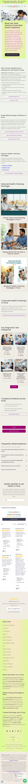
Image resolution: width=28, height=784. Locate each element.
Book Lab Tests (14, 100)
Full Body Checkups (7, 165)
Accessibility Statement (8, 658)
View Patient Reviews (14, 414)
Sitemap (5, 669)
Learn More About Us (14, 96)
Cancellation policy (19, 748)
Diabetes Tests (6, 167)
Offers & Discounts (7, 640)
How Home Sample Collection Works (14, 131)
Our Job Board (6, 631)
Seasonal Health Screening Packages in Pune (14, 287)
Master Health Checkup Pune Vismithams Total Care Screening (21, 349)
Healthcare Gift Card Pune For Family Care (7, 375)
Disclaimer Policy (7, 655)
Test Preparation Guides (8, 643)
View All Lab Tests (14, 431)
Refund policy (8, 746)
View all (14, 386)
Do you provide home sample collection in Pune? (13, 450)
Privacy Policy (16, 772)
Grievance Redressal (8, 664)
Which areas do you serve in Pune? (11, 466)
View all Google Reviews (14, 612)
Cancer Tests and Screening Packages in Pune (14, 218)
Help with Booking (7, 637)
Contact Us (5, 628)
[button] (2, 6)
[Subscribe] (23, 500)
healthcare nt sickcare (13, 744)
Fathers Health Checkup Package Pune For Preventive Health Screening (21, 376)
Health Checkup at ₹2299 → (18, 775)
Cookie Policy (6, 660)
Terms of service (22, 746)
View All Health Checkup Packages (14, 173)
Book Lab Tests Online (14, 139)
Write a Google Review (14, 609)
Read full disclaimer (14, 760)
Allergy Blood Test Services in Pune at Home (14, 253)
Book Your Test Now (12, 54)
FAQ (4, 646)
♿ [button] (2, 781)
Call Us (14, 427)
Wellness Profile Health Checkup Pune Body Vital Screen (7, 348)
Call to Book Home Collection (14, 135)
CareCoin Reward (7, 652)
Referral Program (7, 649)
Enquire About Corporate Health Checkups (14, 315)
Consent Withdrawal (8, 666)
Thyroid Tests (5, 169)
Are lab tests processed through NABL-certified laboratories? (12, 461)
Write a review (13, 519)
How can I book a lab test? (8, 469)
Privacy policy (15, 746)
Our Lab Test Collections (9, 625)
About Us (5, 634)
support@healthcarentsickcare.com (14, 771)
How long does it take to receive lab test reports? (12, 455)
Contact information (10, 748)
